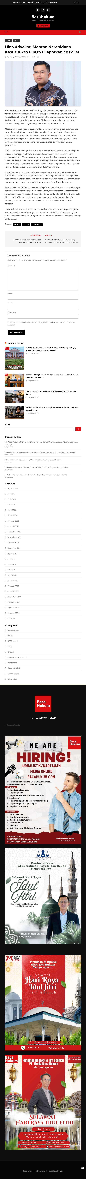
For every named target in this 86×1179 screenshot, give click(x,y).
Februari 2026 (13, 521)
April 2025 (12, 575)
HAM (10, 646)
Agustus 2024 (13, 613)
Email (10, 303)
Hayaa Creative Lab (55, 1171)
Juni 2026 (12, 499)
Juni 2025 (12, 564)
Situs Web (12, 312)
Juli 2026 (11, 494)
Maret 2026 (12, 515)
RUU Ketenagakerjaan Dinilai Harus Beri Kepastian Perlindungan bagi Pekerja (36, 475)
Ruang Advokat (14, 668)
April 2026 (12, 510)
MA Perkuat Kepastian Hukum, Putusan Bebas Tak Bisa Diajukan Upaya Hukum (37, 467)
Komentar (12, 265)
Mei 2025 (11, 570)
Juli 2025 (11, 559)
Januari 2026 (13, 526)
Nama (11, 293)
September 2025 (15, 548)
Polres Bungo (37, 224)
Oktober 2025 (13, 542)
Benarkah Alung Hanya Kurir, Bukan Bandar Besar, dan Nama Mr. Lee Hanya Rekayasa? (40, 452)
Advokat (16, 224)
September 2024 (15, 607)
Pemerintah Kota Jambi (17, 657)
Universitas (12, 679)
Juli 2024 (11, 618)
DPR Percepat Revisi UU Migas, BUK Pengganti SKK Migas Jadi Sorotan (33, 460)
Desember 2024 (14, 597)
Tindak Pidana (13, 673)
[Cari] (78, 429)
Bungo (16, 41)
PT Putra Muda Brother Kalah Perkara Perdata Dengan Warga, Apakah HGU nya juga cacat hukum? (34, 2)
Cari (7, 424)
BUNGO (26, 224)
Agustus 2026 (13, 488)
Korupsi (11, 652)
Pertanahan (12, 663)
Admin (9, 57)
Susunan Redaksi (14, 725)
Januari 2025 (13, 591)
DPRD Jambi (13, 641)
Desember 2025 (14, 532)
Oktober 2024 (13, 602)
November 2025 (14, 537)
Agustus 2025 (13, 553)
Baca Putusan (13, 630)
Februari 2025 (13, 586)
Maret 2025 (12, 580)
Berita (8, 41)
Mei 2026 (11, 504)
